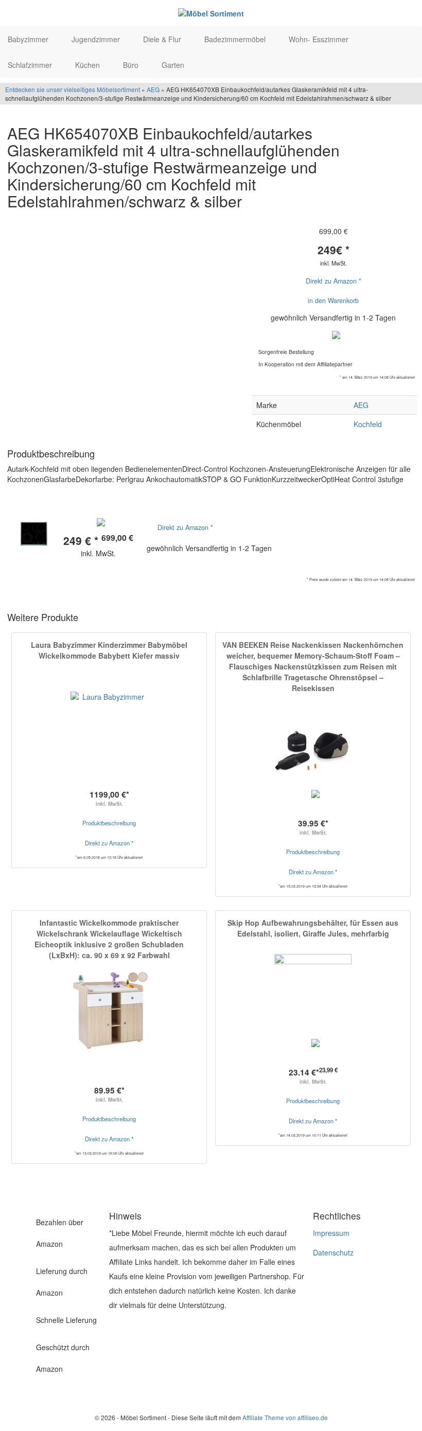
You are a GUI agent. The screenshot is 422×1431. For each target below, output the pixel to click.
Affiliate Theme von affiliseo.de (285, 1417)
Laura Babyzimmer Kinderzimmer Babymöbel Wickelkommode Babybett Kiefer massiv (109, 650)
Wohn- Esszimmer (319, 39)
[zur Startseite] (211, 13)
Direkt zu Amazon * (333, 281)
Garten (174, 65)
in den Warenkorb (333, 300)
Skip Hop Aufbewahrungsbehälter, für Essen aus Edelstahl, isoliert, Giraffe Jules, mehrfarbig (312, 928)
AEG (153, 89)
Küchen (88, 65)
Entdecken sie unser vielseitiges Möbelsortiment (73, 89)
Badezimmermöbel (236, 39)
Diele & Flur (163, 39)
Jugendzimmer (97, 39)
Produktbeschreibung (109, 823)
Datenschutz (333, 1252)
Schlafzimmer (31, 65)
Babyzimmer (29, 39)
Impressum (331, 1233)
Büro (131, 65)
